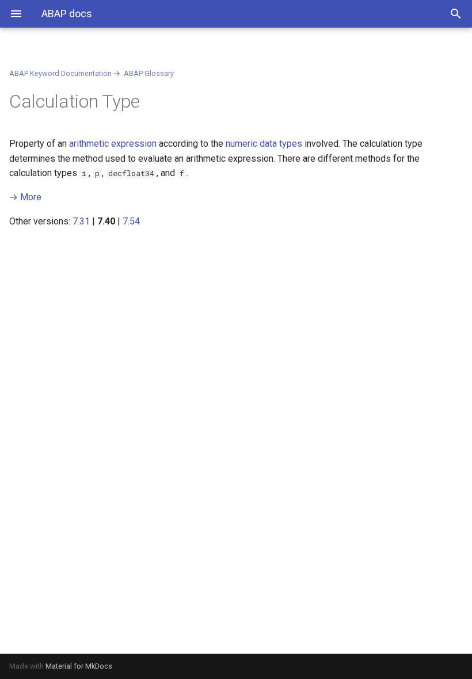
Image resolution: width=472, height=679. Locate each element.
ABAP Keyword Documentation (60, 73)
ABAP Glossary (149, 73)
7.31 (81, 221)
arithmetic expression (113, 143)
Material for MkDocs (78, 666)
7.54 (131, 221)
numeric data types (264, 143)
